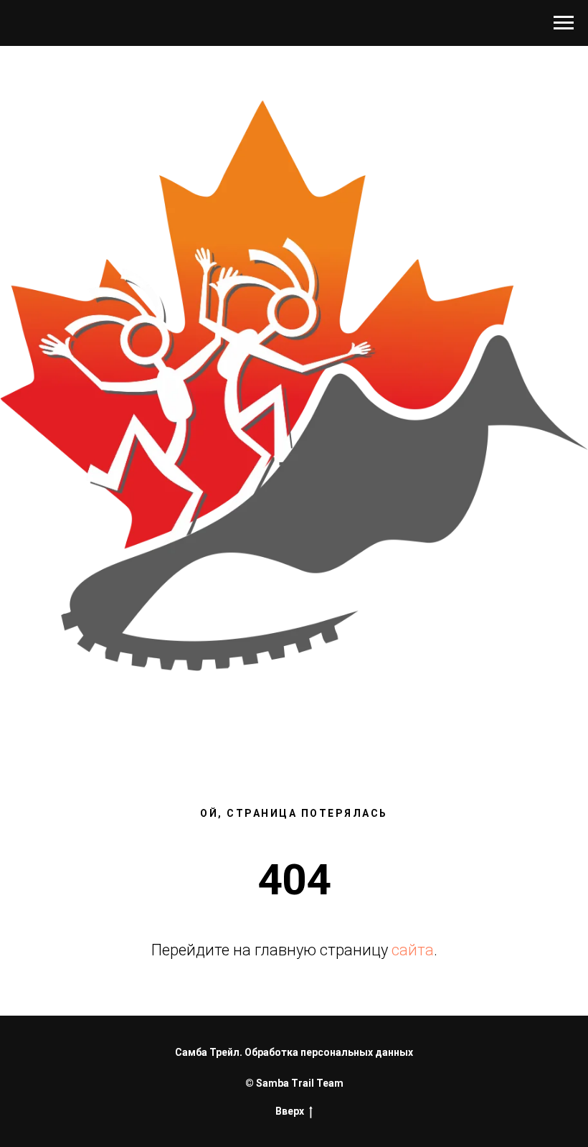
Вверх (289, 1111)
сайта (413, 950)
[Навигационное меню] (564, 23)
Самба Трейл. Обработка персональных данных (294, 1052)
